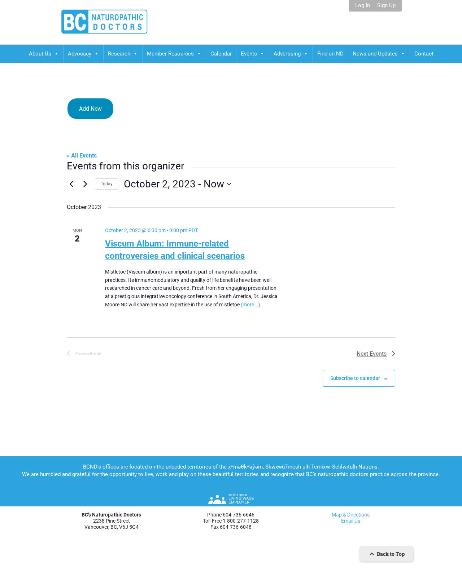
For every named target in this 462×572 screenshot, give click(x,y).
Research (119, 53)
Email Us (350, 521)
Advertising (287, 53)
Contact (423, 53)
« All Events (82, 155)
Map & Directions (351, 515)
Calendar (221, 53)
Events (249, 53)
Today (107, 183)
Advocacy (79, 53)
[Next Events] (85, 184)
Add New (90, 108)
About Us (40, 53)
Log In (362, 6)
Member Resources (170, 53)
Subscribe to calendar (355, 378)
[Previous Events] (71, 184)
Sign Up (386, 6)
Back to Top (390, 553)
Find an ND (330, 53)
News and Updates (375, 53)
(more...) (250, 304)
